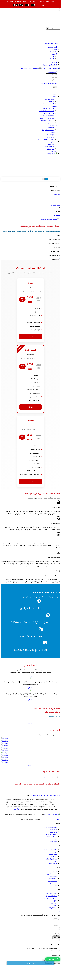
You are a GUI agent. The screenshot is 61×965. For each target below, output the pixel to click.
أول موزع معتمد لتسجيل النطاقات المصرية (45, 795)
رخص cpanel (51, 144)
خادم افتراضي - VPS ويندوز (47, 120)
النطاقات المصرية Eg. (48, 104)
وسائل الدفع (54, 903)
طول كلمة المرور (55, 950)
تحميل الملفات (53, 856)
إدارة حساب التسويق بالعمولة (49, 898)
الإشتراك (43, 83)
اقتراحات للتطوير (53, 863)
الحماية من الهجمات (51, 859)
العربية (54, 54)
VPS (56, 839)
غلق (59, 938)
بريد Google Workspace (48, 130)
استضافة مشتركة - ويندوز (47, 115)
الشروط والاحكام (52, 878)
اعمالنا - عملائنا (53, 883)
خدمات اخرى (53, 142)
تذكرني (54, 79)
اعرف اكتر (57, 194)
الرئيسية (55, 94)
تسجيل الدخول (52, 47)
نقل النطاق (51, 101)
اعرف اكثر (30, 676)
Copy (44, 961)
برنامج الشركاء (53, 900)
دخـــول (55, 87)
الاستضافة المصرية (49, 113)
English (52, 59)
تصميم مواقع (50, 149)
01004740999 (52, 52)
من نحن (55, 871)
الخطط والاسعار (56, 205)
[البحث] (51, 153)
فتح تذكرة (54, 852)
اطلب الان (30, 688)
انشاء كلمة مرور (56, 955)
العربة (54, 62)
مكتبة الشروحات (53, 854)
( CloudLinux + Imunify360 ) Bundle (45, 139)
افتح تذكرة (57, 215)
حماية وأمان (53, 132)
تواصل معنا (54, 151)
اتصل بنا (55, 885)
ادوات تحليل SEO (53, 908)
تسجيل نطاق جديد (49, 99)
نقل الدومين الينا (53, 832)
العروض (54, 49)
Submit (54, 938)
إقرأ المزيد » (16, 809)
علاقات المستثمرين (52, 874)
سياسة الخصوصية (52, 881)
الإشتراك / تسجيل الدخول (50, 849)
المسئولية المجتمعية (51, 896)
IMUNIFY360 (50, 137)
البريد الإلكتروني (52, 125)
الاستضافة (54, 106)
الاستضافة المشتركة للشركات (46, 111)
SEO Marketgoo (49, 146)
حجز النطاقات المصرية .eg (50, 827)
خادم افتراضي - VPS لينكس (47, 118)
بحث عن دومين (53, 829)
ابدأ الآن (30, 336)
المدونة (55, 861)
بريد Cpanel (51, 127)
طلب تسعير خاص (49, 123)
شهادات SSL (50, 134)
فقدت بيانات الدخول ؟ (51, 83)
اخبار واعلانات (53, 876)
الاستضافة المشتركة (48, 108)
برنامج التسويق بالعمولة (49, 65)
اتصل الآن (29, 963)
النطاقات (54, 96)
